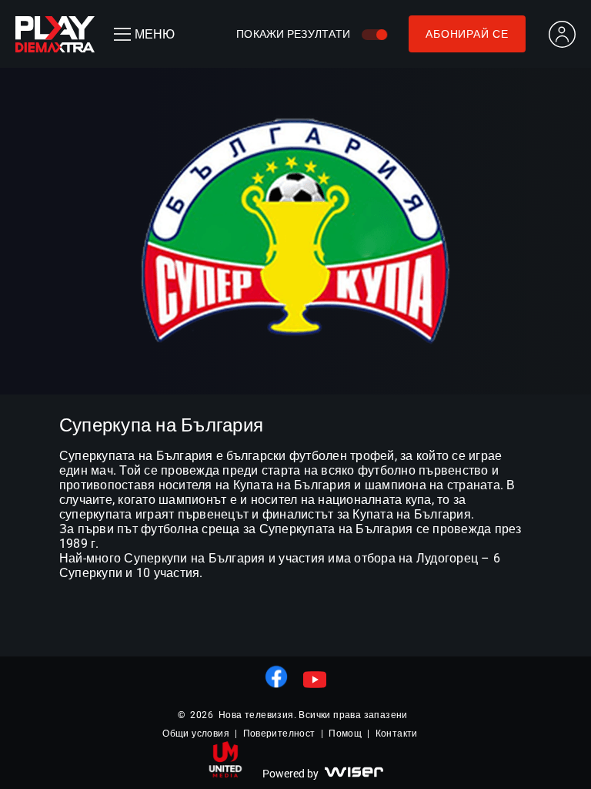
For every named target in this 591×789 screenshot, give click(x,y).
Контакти (397, 733)
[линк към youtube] (314, 679)
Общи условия (195, 733)
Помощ (345, 733)
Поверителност (279, 733)
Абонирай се (467, 34)
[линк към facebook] (276, 676)
